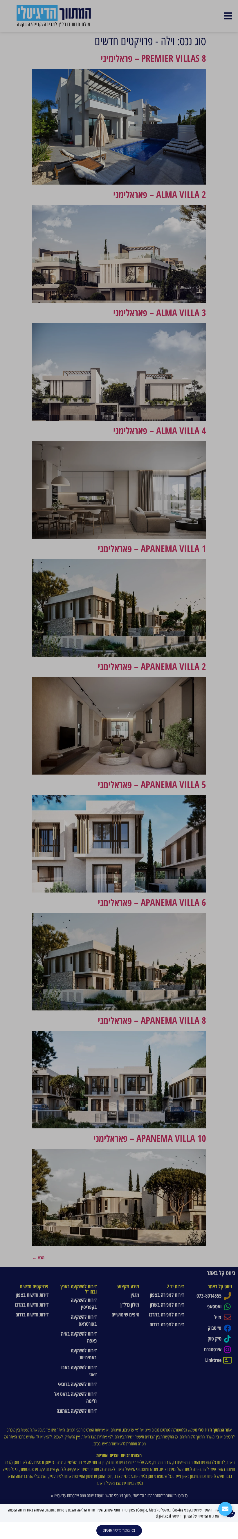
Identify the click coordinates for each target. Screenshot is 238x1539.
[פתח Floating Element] (225, 1509)
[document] (119, 769)
